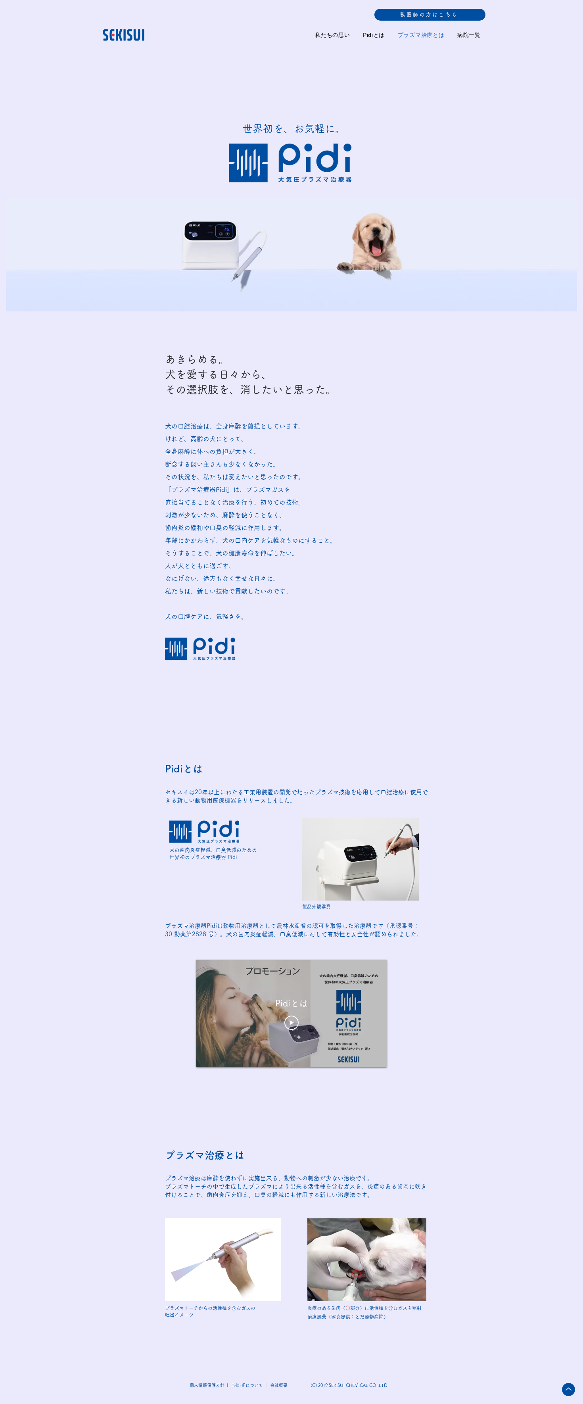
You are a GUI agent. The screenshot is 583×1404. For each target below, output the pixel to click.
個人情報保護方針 (206, 1385)
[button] (429, 15)
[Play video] (291, 1023)
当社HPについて (247, 1385)
